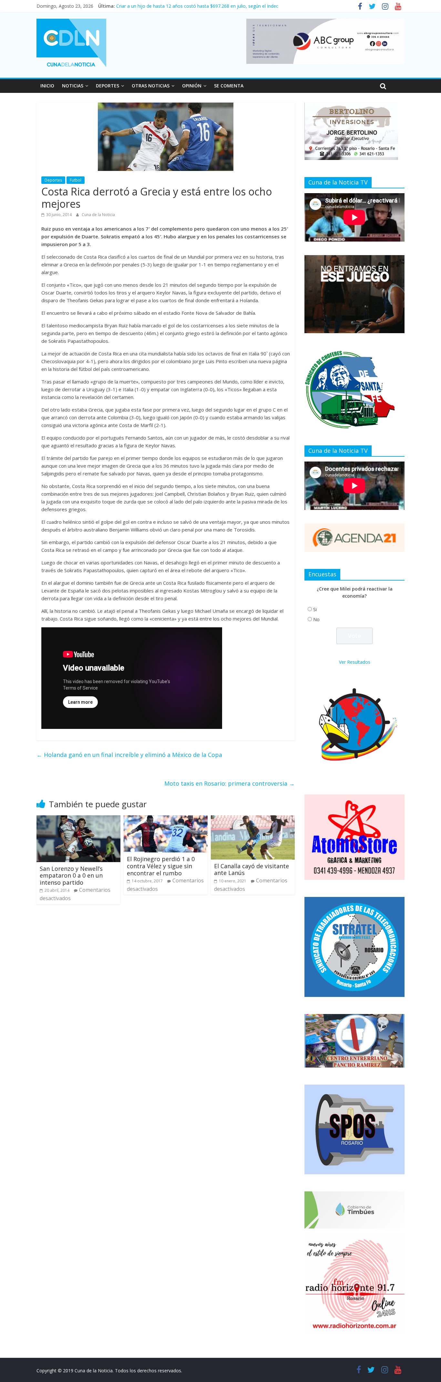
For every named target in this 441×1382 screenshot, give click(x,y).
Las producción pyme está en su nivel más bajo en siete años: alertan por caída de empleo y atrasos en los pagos (235, 6)
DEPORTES (107, 86)
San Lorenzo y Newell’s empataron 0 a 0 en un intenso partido (71, 875)
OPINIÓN (191, 86)
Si (315, 609)
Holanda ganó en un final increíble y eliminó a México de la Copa (129, 755)
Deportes (53, 180)
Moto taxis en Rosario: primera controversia (229, 783)
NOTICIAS (72, 86)
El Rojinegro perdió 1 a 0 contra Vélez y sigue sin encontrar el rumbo (161, 866)
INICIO (47, 86)
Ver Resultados (354, 662)
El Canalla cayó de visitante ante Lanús (251, 869)
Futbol (75, 180)
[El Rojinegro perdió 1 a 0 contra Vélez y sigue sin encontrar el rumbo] (166, 819)
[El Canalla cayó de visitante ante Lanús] (253, 819)
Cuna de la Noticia (98, 214)
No (316, 619)
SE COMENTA (228, 86)
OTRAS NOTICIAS (150, 86)
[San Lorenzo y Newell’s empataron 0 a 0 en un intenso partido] (78, 819)
